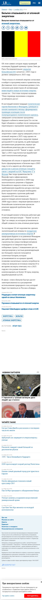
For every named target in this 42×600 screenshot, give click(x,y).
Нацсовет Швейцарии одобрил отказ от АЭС (20, 309)
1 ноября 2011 (18, 9)
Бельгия (19, 316)
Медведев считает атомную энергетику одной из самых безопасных (18, 296)
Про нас (4, 517)
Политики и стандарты (9, 526)
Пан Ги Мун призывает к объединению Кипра (20, 490)
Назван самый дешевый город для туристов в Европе (20, 472)
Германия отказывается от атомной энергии (20, 303)
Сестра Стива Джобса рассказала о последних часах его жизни (20, 429)
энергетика (8, 316)
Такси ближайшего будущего (16, 457)
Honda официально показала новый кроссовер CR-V (16, 482)
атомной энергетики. (11, 23)
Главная (4, 9)
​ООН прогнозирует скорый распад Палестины (20, 464)
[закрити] (41, 582)
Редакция (5, 524)
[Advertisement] (21, 348)
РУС (34, 3)
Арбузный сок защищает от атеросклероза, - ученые (20, 438)
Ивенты (4, 522)
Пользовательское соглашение (12, 529)
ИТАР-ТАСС (17, 326)
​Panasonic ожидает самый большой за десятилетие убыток (17, 448)
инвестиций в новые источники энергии (19, 90)
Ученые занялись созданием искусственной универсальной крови (19, 499)
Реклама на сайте (8, 520)
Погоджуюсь (32, 596)
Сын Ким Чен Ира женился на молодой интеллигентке (18, 508)
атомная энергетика (12, 320)
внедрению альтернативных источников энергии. (19, 232)
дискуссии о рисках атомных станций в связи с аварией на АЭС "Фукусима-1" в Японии (18, 171)
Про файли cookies (8, 596)
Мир (10, 9)
